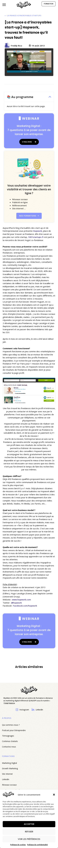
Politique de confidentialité (37, 845)
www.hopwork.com (21, 599)
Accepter (29, 824)
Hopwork (37, 231)
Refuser (29, 831)
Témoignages (8, 735)
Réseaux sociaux (9, 784)
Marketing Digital (9, 763)
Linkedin (5, 779)
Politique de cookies (18, 845)
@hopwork (16, 602)
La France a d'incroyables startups (24, 15)
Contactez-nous (9, 746)
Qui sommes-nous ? (11, 725)
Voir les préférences (29, 839)
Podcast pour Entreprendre (14, 730)
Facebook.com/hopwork (25, 605)
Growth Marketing (10, 768)
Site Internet (7, 774)
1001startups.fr (36, 237)
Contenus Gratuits (10, 741)
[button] (54, 794)
